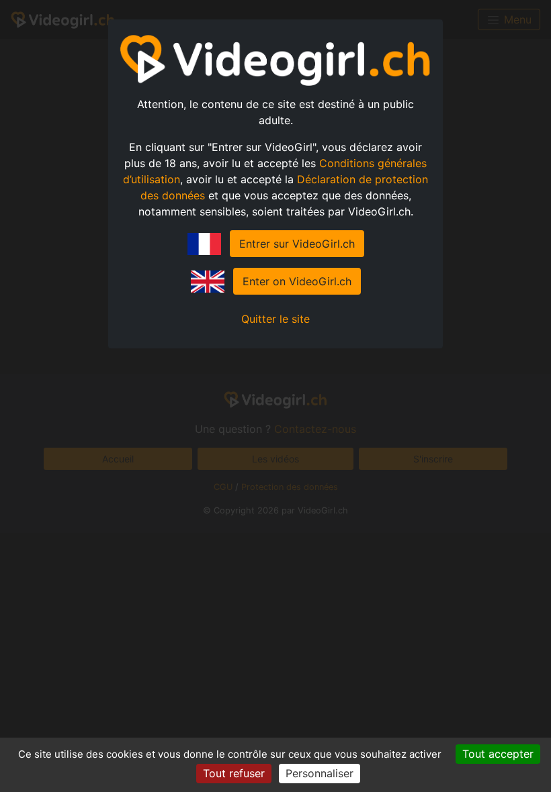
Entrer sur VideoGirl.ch (297, 243)
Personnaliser (319, 773)
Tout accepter (498, 753)
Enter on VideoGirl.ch (297, 281)
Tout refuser (234, 773)
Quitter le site (275, 319)
